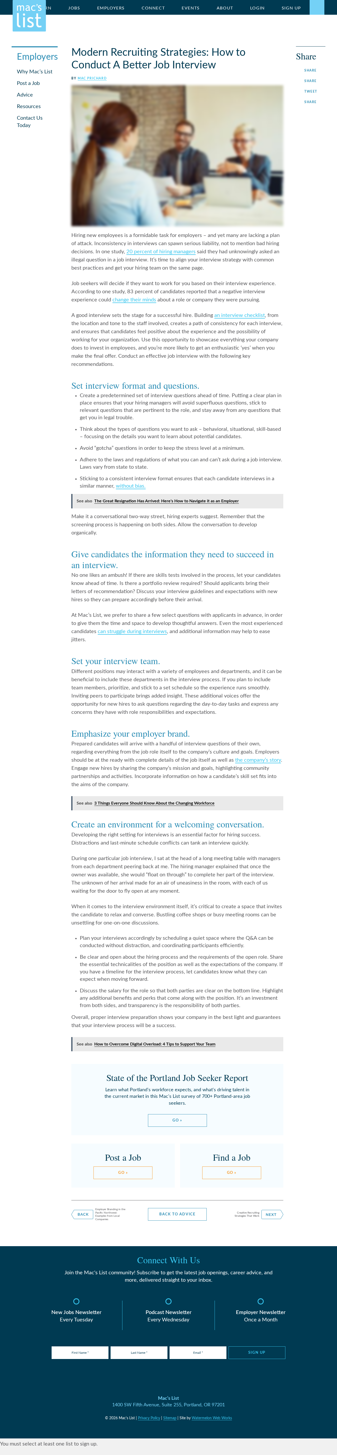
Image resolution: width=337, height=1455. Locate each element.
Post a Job (28, 83)
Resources (29, 106)
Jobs (74, 8)
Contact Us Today (30, 121)
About (225, 8)
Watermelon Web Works (212, 1418)
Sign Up (291, 8)
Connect (153, 8)
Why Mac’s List (34, 71)
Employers (111, 8)
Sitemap (169, 1418)
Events (191, 8)
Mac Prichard (92, 78)
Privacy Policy (149, 1418)
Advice (25, 95)
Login (257, 8)
